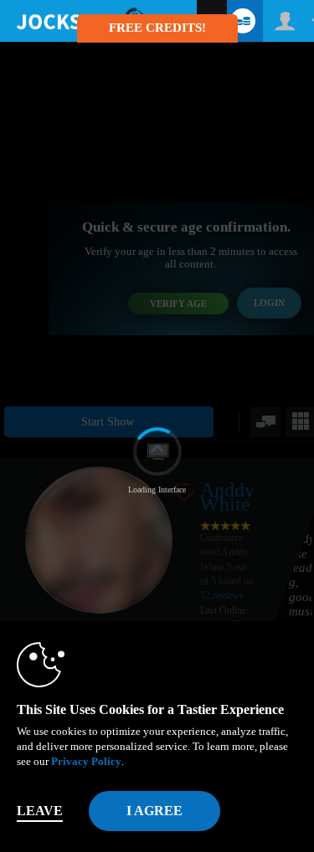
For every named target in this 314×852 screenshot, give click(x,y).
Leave (40, 811)
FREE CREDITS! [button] (157, 27)
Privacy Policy (86, 761)
